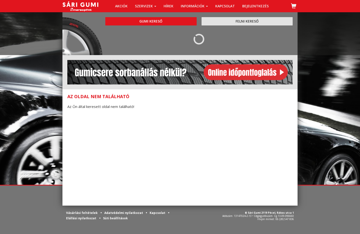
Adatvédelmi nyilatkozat (124, 213)
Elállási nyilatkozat (81, 218)
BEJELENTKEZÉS (255, 6)
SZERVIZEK (144, 6)
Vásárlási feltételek (82, 213)
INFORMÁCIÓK (193, 6)
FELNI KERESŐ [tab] (247, 21)
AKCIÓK (121, 6)
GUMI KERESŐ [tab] (150, 21)
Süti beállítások (115, 218)
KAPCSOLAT (225, 6)
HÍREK (168, 6)
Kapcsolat (158, 213)
